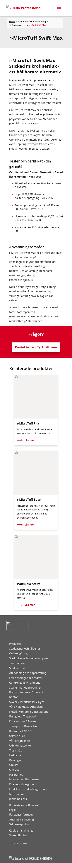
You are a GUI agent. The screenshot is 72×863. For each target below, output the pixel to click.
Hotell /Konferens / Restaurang (28, 711)
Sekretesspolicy (19, 824)
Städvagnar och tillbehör (24, 648)
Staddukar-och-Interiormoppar (28, 658)
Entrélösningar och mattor (25, 678)
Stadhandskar (18, 668)
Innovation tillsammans (24, 779)
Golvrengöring (18, 653)
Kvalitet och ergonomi (23, 784)
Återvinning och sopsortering (27, 673)
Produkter (15, 644)
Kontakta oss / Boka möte (25, 805)
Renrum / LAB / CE (21, 731)
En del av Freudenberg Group (28, 789)
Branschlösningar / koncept (26, 692)
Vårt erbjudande (19, 740)
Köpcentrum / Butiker (23, 721)
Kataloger (15, 760)
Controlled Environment (24, 682)
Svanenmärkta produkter (25, 687)
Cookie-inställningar (22, 830)
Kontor (13, 697)
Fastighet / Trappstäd (22, 716)
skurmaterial (17, 663)
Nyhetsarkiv (16, 794)
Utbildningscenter (20, 745)
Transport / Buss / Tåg (23, 726)
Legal (12, 809)
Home (12, 21)
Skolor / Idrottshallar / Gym (26, 702)
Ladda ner (15, 755)
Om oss (13, 765)
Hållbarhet (16, 774)
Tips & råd (15, 750)
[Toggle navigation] (59, 8)
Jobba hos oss (18, 799)
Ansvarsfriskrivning (21, 819)
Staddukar (17, 25)
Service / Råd (17, 736)
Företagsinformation (22, 814)
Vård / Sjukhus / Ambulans (26, 706)
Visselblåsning (18, 835)
